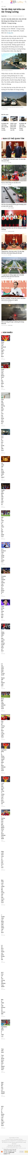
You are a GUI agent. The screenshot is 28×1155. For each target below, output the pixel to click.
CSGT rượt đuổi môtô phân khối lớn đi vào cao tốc (13, 127)
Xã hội (3, 6)
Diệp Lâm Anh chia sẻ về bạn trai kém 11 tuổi (2, 859)
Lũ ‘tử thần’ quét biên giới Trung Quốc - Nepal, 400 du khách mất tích (3, 674)
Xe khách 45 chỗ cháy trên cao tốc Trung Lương (4, 127)
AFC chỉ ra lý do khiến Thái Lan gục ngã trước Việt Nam (2, 1116)
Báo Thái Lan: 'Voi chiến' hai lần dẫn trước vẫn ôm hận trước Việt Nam (3, 891)
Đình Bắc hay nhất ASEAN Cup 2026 (3, 703)
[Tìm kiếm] (25, 2)
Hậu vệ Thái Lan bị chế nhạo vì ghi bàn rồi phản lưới (2, 527)
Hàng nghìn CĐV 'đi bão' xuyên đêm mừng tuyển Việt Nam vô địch (3, 641)
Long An (10, 33)
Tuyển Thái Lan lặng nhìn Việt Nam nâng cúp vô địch (3, 924)
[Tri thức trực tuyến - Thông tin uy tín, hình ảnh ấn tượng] (17, 2)
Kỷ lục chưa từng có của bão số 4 (11, 182)
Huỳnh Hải (3, 16)
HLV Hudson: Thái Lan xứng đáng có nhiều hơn (3, 555)
